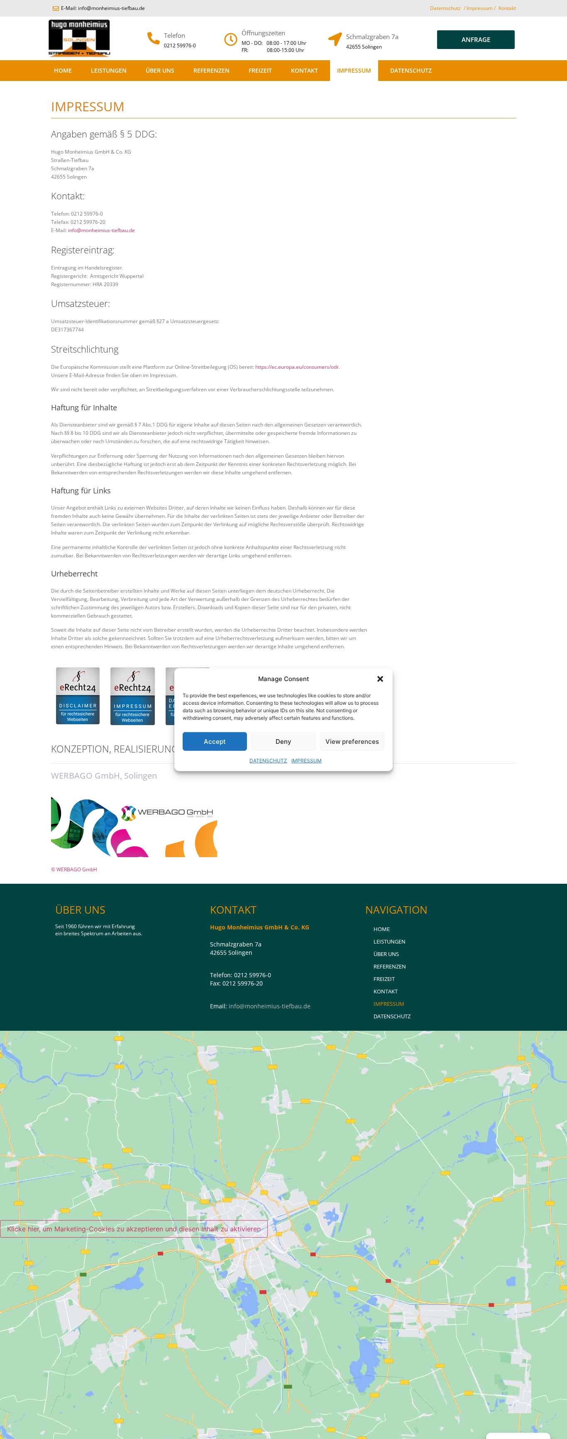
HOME (63, 70)
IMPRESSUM (306, 760)
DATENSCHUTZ (268, 760)
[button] (380, 679)
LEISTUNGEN (109, 70)
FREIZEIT (260, 70)
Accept (215, 741)
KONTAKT (304, 70)
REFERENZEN (211, 70)
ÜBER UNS (160, 70)
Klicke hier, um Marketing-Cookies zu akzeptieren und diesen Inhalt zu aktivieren (134, 1229)
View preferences (352, 741)
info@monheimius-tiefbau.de (101, 230)
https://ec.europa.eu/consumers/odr (297, 366)
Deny (283, 741)
